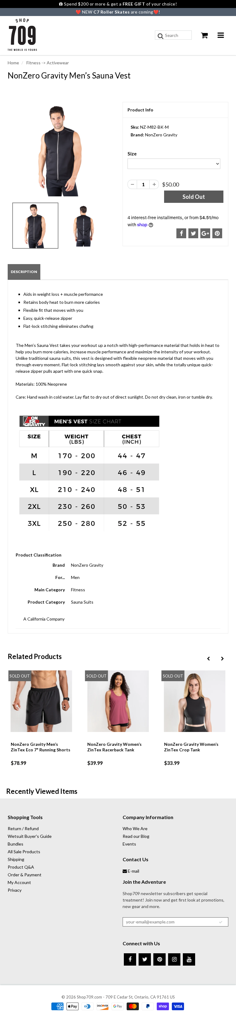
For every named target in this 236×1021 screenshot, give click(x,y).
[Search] (160, 36)
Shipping (16, 859)
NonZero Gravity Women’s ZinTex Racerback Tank (114, 747)
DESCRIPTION (24, 271)
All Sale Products (24, 851)
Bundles (15, 843)
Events (129, 843)
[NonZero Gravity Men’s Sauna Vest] (60, 150)
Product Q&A (21, 867)
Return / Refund (23, 828)
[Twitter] (145, 959)
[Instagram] (174, 959)
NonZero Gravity (161, 134)
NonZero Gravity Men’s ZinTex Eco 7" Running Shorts (40, 747)
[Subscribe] (220, 922)
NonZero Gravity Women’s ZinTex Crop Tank (191, 747)
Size (132, 153)
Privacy (15, 890)
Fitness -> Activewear (47, 62)
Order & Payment (24, 874)
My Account (19, 882)
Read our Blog (136, 836)
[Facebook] (130, 959)
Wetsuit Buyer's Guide (30, 836)
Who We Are (135, 828)
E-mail (133, 871)
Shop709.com (89, 997)
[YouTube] (189, 959)
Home (13, 62)
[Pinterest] (159, 959)
